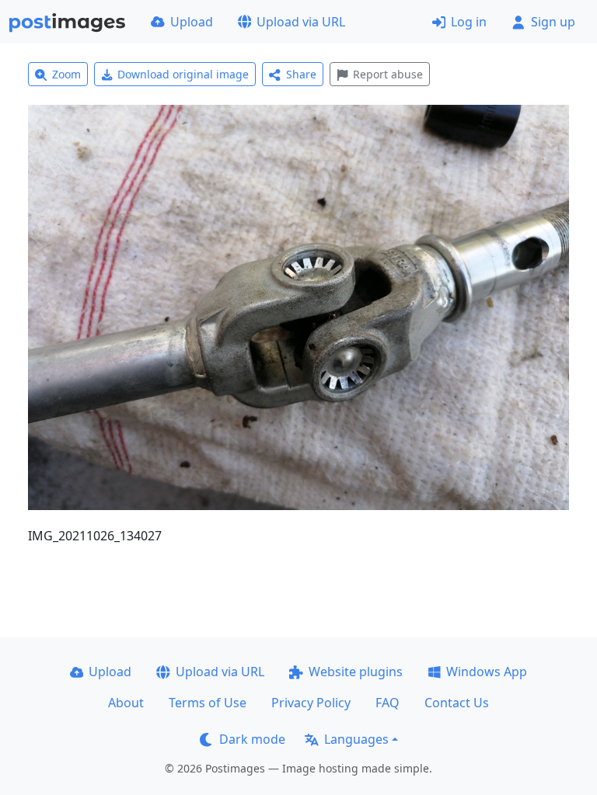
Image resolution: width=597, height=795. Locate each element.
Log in (469, 21)
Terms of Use (207, 702)
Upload (191, 21)
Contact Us (456, 702)
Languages (356, 739)
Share (301, 74)
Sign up (553, 21)
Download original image (183, 74)
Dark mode (252, 739)
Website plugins (356, 671)
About (126, 702)
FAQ (387, 702)
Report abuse (388, 74)
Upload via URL (301, 21)
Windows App (486, 671)
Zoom (66, 74)
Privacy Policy (311, 702)
